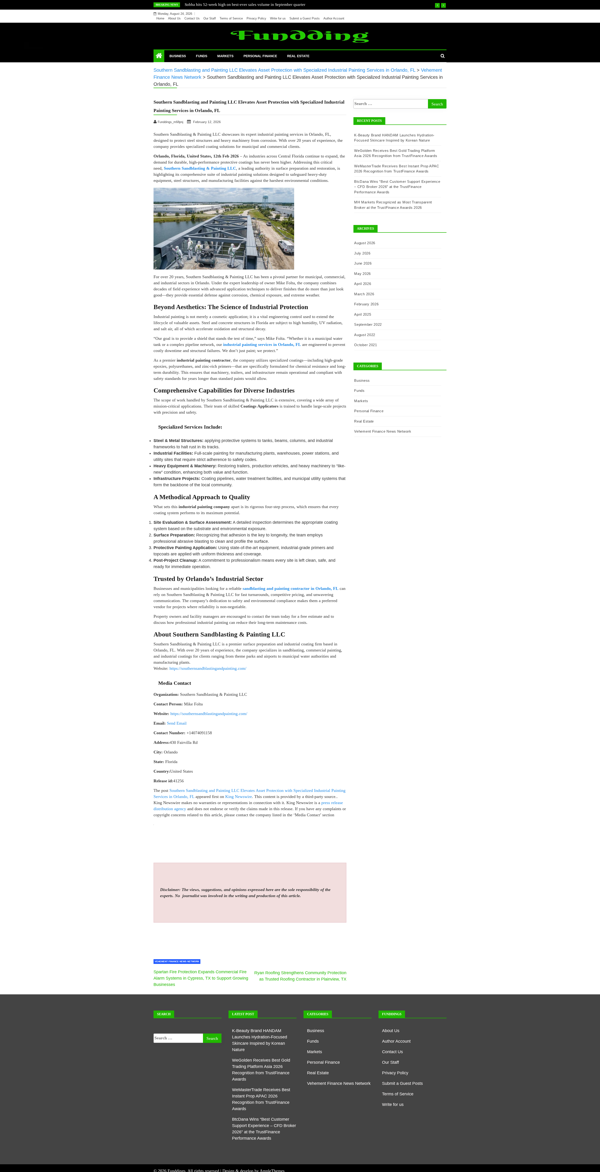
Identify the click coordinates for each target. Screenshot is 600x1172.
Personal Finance (260, 56)
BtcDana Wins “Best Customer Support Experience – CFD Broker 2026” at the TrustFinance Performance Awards (397, 187)
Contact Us (192, 18)
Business (177, 56)
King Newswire (238, 796)
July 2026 (362, 253)
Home (160, 18)
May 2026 (362, 274)
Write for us (278, 18)
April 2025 (362, 314)
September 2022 (368, 324)
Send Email (177, 723)
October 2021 (365, 345)
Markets (225, 56)
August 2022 (364, 335)
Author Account (333, 18)
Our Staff (209, 18)
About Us (174, 18)
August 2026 (364, 243)
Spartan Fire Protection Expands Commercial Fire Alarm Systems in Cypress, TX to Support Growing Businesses (201, 978)
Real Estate (298, 56)
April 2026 (362, 284)
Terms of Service (231, 18)
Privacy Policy (256, 18)
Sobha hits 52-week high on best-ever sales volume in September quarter (245, 4)
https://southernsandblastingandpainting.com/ (207, 668)
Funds (201, 56)
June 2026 (362, 263)
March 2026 (364, 294)
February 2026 (366, 304)
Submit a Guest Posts (304, 18)
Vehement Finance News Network (177, 961)
